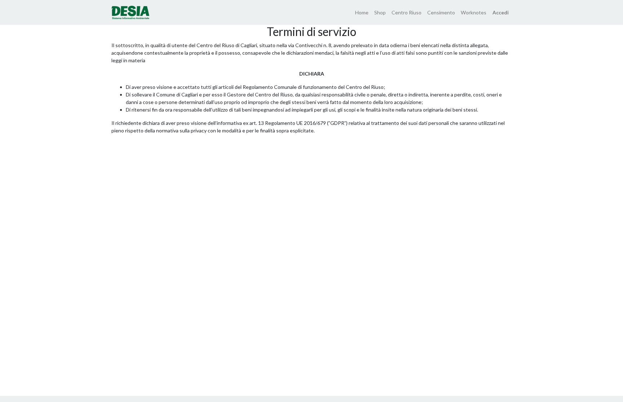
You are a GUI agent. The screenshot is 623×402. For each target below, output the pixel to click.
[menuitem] (361, 12)
